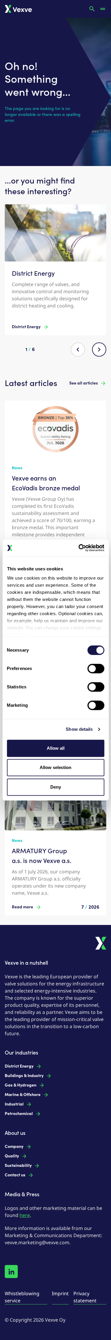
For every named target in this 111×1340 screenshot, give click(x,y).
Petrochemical (19, 1113)
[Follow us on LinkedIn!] (11, 1271)
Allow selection (55, 767)
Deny (55, 786)
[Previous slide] (78, 349)
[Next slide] (99, 349)
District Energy (26, 326)
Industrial (14, 1104)
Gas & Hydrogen (20, 1085)
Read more (22, 907)
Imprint (60, 1293)
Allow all (56, 748)
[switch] (95, 668)
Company (14, 1146)
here (25, 1215)
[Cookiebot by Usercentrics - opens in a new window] (79, 548)
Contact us (15, 1175)
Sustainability (18, 1165)
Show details (79, 729)
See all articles (83, 383)
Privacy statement (84, 1297)
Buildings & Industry (24, 1075)
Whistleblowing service (22, 1297)
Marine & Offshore (23, 1094)
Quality (12, 1156)
